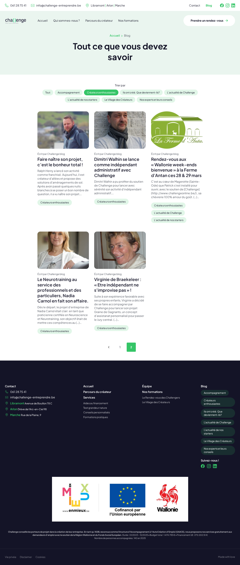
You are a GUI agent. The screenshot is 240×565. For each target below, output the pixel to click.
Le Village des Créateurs (218, 441)
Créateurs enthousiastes (212, 402)
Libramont (98, 5)
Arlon (109, 5)
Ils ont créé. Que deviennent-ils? (213, 413)
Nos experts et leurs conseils (215, 450)
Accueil (115, 35)
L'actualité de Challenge (217, 422)
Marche (120, 5)
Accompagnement (215, 392)
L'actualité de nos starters (213, 431)
